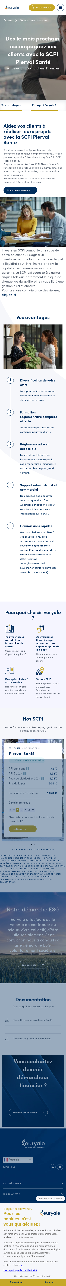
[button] (31, 844)
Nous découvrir (12, 1184)
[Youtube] (60, 1167)
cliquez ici (9, 295)
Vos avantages (11, 105)
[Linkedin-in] (53, 1167)
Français (13, 1159)
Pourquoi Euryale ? (44, 105)
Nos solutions (11, 1194)
